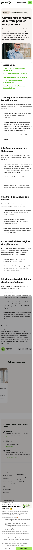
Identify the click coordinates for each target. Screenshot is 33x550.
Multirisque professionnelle (20, 482)
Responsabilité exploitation (20, 490)
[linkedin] (18, 360)
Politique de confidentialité (6, 496)
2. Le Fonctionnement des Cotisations (15, 76)
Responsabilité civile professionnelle (21, 486)
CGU (4, 499)
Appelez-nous (9, 457)
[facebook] (22, 360)
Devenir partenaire (7, 487)
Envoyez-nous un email (11, 469)
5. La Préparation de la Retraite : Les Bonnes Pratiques (14, 89)
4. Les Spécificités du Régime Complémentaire (12, 84)
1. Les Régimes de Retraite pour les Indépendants (14, 71)
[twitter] (29, 360)
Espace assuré (6, 489)
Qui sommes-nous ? (7, 481)
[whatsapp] (25, 360)
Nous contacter (6, 484)
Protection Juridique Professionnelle (21, 495)
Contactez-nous (10, 448)
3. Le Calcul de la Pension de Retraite (15, 79)
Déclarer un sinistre (7, 492)
